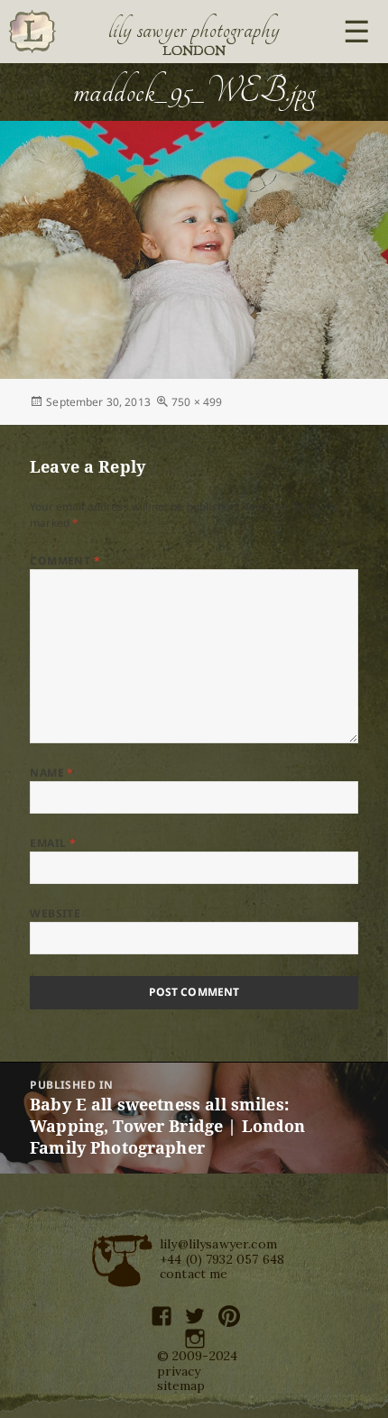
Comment (65, 560)
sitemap (181, 1385)
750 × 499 (196, 402)
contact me (194, 1274)
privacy (179, 1371)
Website (55, 913)
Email (53, 843)
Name (52, 772)
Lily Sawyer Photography (194, 30)
